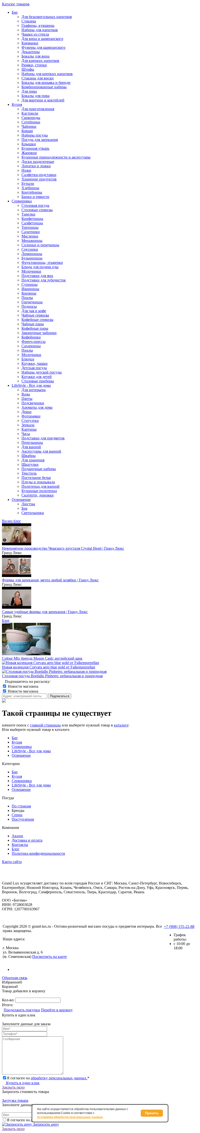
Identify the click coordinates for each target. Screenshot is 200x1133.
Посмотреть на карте (49, 956)
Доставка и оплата (27, 840)
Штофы (27, 69)
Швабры (28, 456)
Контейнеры (31, 192)
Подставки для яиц (37, 276)
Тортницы (30, 227)
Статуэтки (30, 420)
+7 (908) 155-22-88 (179, 926)
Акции (17, 836)
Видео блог (11, 521)
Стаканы (28, 21)
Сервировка (22, 747)
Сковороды (30, 118)
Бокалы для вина (35, 56)
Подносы (29, 306)
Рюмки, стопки (34, 65)
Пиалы (27, 298)
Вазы (25, 394)
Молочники (31, 271)
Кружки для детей (36, 377)
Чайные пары (32, 324)
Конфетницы (32, 219)
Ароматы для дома (36, 407)
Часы (25, 434)
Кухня (17, 742)
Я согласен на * (48, 1078)
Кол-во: (8, 1000)
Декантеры (30, 52)
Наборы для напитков (39, 30)
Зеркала (27, 425)
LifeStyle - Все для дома (31, 751)
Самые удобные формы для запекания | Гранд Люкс (45, 612)
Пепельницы (32, 442)
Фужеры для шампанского (43, 47)
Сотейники (30, 122)
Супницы (29, 284)
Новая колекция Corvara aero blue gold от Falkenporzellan (48, 667)
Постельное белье (36, 478)
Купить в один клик (22, 1083)
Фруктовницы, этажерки (42, 262)
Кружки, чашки (34, 363)
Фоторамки (30, 416)
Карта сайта (12, 862)
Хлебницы (30, 188)
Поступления (23, 819)
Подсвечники (32, 403)
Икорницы (30, 289)
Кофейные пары (34, 328)
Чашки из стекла (35, 34)
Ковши (27, 131)
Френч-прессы (33, 341)
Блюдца (27, 359)
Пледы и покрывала (38, 482)
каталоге (121, 725)
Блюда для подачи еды (40, 267)
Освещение (21, 755)
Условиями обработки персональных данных (70, 1117)
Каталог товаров (16, 4)
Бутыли (27, 183)
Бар (15, 738)
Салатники (30, 232)
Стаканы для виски (37, 78)
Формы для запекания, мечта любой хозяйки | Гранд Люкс (50, 580)
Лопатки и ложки (36, 166)
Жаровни (29, 153)
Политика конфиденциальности (38, 853)
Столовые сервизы (37, 210)
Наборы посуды (34, 135)
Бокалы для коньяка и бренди (45, 82)
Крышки (28, 144)
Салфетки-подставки (38, 175)
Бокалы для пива (35, 96)
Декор (26, 412)
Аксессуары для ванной (41, 451)
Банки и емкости (35, 197)
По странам (21, 806)
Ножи (26, 170)
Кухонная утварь (35, 148)
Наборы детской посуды (41, 372)
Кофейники (31, 337)
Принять (152, 1113)
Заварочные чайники (39, 333)
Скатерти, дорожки (37, 495)
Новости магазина (22, 686)
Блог (6, 620)
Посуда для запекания (39, 140)
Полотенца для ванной (40, 486)
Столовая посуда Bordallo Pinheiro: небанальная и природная (52, 676)
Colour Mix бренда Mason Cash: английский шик (42, 658)
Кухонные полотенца (39, 491)
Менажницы (31, 241)
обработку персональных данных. (59, 1078)
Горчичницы (32, 302)
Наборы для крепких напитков (47, 74)
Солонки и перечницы (40, 245)
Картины (29, 429)
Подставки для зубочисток (43, 280)
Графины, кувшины (37, 25)
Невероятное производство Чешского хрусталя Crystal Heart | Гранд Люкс (63, 548)
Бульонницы (31, 258)
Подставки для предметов (43, 438)
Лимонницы (31, 254)
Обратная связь (14, 978)
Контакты (20, 845)
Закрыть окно (13, 1087)
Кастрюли (29, 113)
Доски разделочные (37, 161)
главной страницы (45, 725)
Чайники (28, 126)
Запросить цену (45, 1124)
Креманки (29, 43)
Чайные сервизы (35, 315)
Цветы (26, 399)
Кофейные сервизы (37, 320)
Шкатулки (30, 464)
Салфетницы (32, 223)
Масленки (29, 236)
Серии (17, 815)
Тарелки (28, 214)
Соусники (29, 249)
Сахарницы (31, 346)
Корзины (28, 293)
